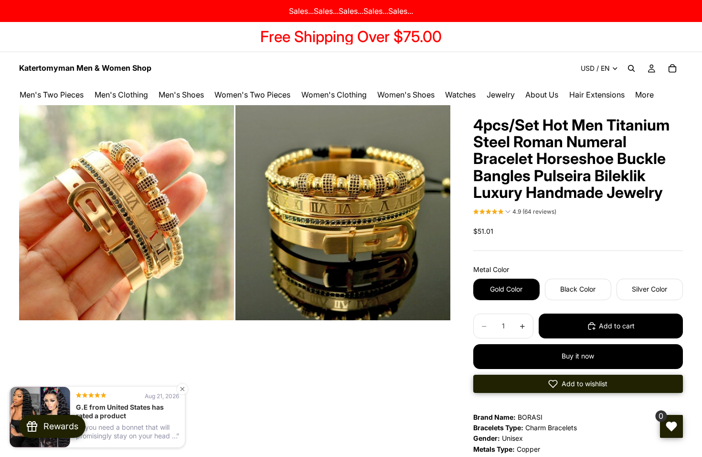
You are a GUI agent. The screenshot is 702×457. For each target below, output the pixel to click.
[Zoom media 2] (342, 212)
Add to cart (617, 326)
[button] (514, 212)
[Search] (631, 68)
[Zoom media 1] (126, 212)
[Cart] (672, 68)
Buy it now (578, 356)
